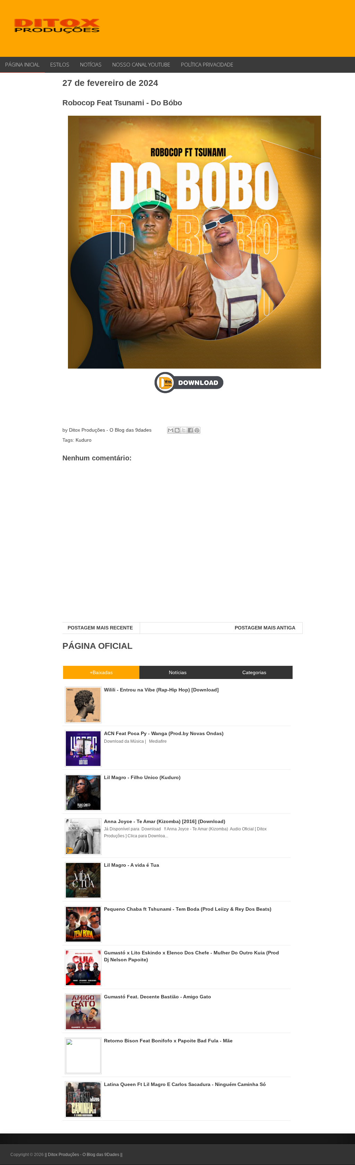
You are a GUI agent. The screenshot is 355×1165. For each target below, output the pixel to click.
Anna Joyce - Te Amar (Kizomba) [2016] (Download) (164, 821)
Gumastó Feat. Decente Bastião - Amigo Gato (157, 996)
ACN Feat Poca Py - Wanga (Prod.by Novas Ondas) (164, 733)
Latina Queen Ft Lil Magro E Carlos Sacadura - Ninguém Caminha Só (185, 1084)
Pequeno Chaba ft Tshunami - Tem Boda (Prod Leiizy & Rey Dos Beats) (187, 909)
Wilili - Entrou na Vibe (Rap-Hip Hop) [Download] (161, 689)
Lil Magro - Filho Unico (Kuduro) (142, 777)
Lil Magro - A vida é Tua (131, 865)
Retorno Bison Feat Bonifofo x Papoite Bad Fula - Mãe (168, 1040)
